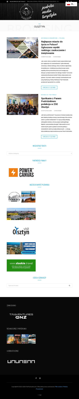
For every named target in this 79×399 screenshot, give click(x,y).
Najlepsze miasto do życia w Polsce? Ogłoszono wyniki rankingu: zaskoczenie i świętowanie (53, 47)
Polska (62, 38)
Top (40, 395)
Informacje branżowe (49, 38)
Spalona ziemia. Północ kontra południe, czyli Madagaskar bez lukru (43, 1)
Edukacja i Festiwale (48, 94)
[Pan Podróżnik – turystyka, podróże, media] (39, 11)
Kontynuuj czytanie (49, 87)
